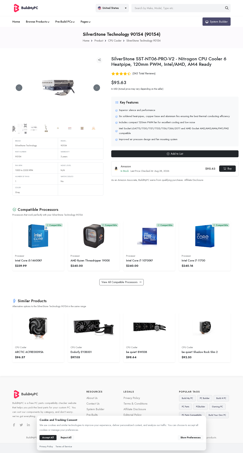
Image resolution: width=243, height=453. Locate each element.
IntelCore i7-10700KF (139, 260)
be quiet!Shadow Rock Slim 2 (200, 352)
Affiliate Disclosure (193, 180)
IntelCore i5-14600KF (28, 260)
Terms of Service (64, 446)
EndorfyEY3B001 (81, 352)
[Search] (227, 8)
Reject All (66, 437)
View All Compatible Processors (119, 282)
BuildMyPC (29, 394)
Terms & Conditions (135, 404)
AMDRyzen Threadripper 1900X (90, 260)
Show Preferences (191, 437)
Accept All (48, 437)
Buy (229, 168)
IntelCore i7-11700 (193, 260)
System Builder (95, 409)
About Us (92, 398)
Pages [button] (84, 22)
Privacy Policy (131, 398)
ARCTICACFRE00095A (29, 352)
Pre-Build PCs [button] (63, 22)
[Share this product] (99, 60)
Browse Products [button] (36, 22)
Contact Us (93, 404)
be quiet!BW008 (136, 352)
